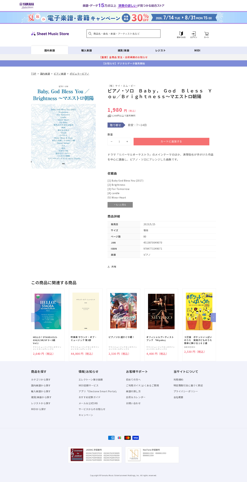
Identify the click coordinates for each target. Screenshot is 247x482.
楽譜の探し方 (133, 391)
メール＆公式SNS (88, 403)
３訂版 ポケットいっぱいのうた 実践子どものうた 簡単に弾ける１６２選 (199, 340)
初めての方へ (133, 379)
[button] (123, 33)
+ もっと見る (120, 205)
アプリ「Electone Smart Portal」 (98, 391)
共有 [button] (113, 266)
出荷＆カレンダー (136, 397)
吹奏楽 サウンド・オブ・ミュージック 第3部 (84, 339)
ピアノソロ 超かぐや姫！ (121, 337)
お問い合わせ (133, 403)
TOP (33, 73)
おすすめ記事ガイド (90, 397)
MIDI (197, 50)
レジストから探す (41, 403)
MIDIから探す (38, 409)
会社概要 (178, 397)
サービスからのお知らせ (92, 409)
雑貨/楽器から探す (41, 397)
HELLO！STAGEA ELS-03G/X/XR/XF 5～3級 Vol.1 (45, 340)
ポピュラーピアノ (79, 73)
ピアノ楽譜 (60, 73)
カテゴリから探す (41, 379)
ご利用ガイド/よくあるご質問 (142, 385)
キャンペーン (86, 415)
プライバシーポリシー (186, 391)
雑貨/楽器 (123, 50)
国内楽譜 (49, 50)
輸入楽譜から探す (41, 391)
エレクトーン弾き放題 (91, 379)
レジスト (160, 50)
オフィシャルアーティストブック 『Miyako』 (160, 339)
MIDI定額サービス (89, 385)
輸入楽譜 (86, 50)
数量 (110, 134)
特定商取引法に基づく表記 (188, 385)
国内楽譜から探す (41, 385)
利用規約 (178, 379)
